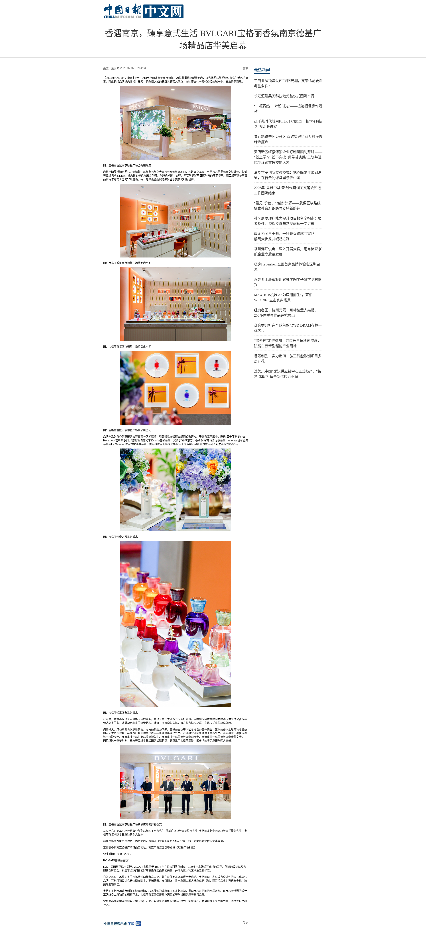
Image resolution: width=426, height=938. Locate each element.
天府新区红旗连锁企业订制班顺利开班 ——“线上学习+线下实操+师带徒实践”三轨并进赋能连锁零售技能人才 (288, 157)
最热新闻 (262, 70)
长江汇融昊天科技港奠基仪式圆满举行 (284, 96)
